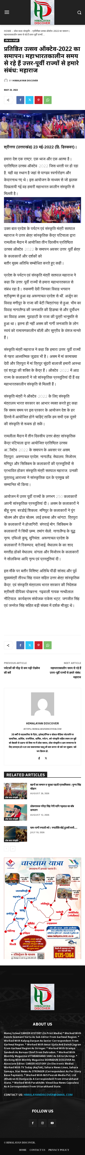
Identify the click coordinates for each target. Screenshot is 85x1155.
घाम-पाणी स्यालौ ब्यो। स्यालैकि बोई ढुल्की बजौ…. (53, 827)
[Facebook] (20, 100)
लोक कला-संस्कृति (22, 31)
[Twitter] (29, 100)
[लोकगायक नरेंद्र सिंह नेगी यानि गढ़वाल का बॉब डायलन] (15, 812)
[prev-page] (6, 848)
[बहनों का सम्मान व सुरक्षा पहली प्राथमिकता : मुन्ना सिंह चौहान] (15, 791)
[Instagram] (42, 1123)
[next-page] (12, 848)
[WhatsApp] (48, 100)
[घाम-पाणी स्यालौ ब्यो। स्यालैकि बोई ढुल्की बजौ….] (15, 834)
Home (7, 31)
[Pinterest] (38, 100)
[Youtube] (52, 1123)
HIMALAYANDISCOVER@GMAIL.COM (48, 1095)
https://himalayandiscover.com (42, 729)
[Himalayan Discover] (6, 81)
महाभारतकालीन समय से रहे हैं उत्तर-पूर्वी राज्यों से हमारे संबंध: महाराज (65, 672)
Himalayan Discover (25, 80)
